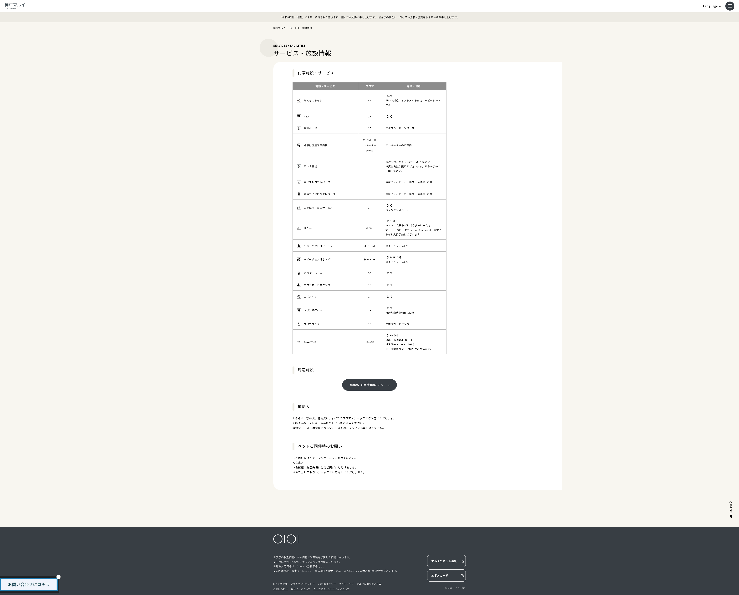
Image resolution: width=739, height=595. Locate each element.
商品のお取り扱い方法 (369, 583)
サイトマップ (346, 583)
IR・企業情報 (280, 583)
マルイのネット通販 (444, 561)
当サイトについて (300, 589)
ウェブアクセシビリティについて (331, 589)
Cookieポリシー (327, 583)
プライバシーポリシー (303, 583)
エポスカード (439, 575)
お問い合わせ (280, 589)
